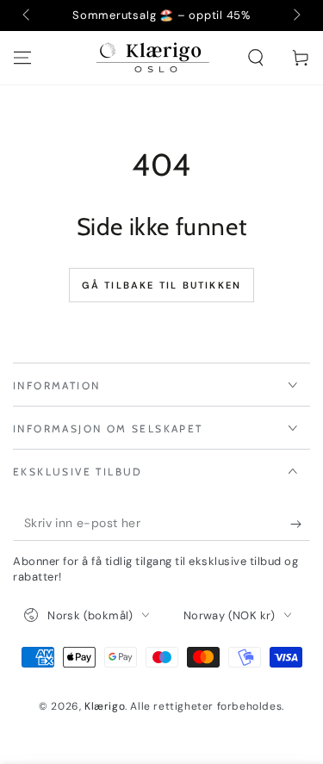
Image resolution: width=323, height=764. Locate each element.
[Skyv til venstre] (27, 15)
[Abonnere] (300, 524)
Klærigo (104, 706)
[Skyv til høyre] (295, 15)
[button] (255, 57)
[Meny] (22, 57)
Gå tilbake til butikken (162, 285)
